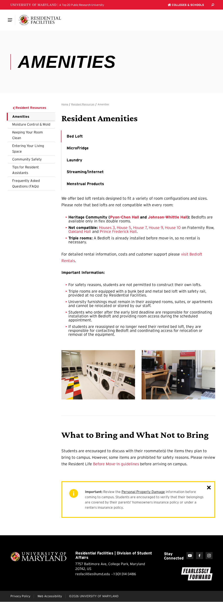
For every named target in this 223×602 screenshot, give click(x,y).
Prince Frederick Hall (118, 231)
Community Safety (27, 159)
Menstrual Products (85, 184)
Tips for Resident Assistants (25, 170)
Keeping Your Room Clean (27, 135)
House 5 (124, 227)
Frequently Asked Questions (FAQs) (26, 183)
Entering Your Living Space (28, 148)
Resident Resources (30, 107)
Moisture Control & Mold (31, 124)
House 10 (173, 227)
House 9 (156, 227)
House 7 (140, 227)
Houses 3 (107, 227)
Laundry (74, 160)
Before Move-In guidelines (116, 464)
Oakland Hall (79, 231)
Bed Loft (75, 136)
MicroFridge (78, 148)
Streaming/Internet (85, 172)
